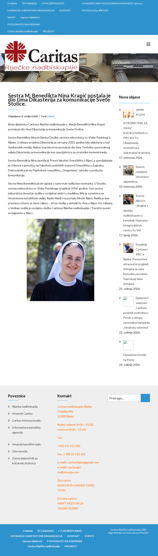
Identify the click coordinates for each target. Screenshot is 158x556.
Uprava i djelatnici (30, 17)
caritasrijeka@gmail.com (83, 462)
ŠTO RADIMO (29, 3)
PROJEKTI (48, 31)
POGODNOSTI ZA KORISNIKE (23, 24)
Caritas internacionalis (26, 420)
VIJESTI (11, 17)
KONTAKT (65, 10)
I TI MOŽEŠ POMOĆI (53, 3)
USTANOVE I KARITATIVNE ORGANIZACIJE (31, 10)
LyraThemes (142, 532)
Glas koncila (19, 451)
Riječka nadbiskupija (25, 406)
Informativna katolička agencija (26, 430)
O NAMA (12, 3)
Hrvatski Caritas (22, 413)
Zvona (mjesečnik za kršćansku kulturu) (25, 460)
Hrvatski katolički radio (26, 444)
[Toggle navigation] (148, 44)
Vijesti (51, 116)
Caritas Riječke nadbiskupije (22, 31)
